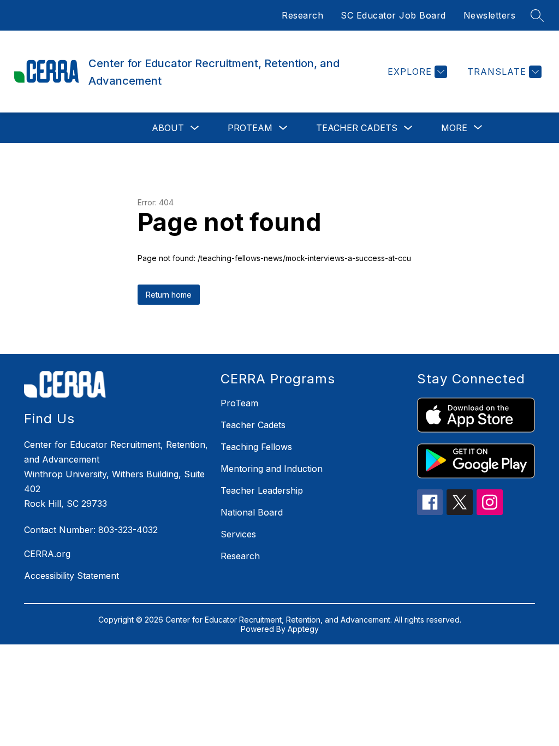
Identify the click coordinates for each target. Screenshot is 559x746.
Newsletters (489, 15)
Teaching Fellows (256, 446)
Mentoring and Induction (272, 468)
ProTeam (250, 127)
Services (238, 534)
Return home (169, 294)
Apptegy (303, 628)
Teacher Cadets (356, 127)
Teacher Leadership (262, 490)
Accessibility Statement (71, 575)
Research (302, 15)
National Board (252, 512)
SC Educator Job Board (393, 15)
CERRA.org (47, 553)
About (168, 127)
